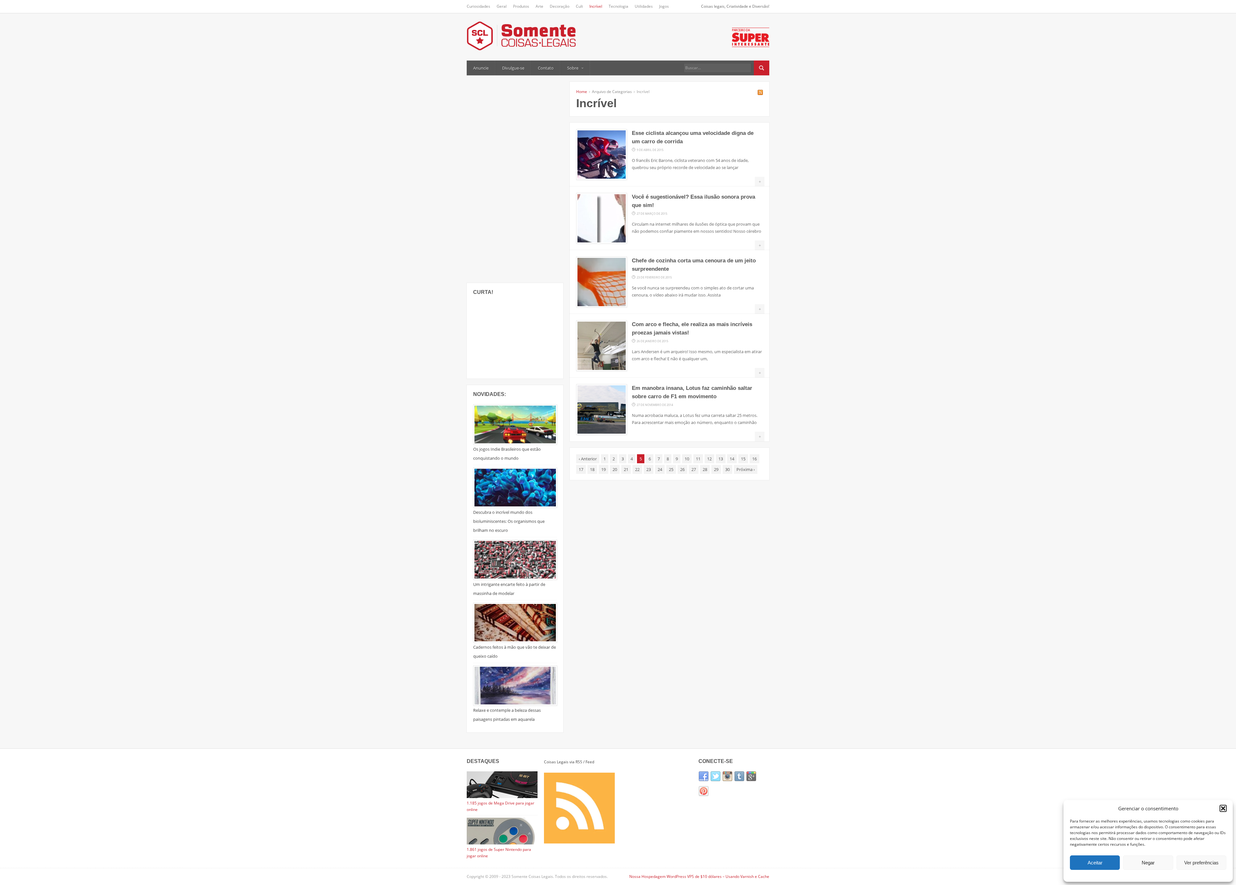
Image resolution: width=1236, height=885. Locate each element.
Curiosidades (478, 6)
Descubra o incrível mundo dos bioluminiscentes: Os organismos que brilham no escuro (509, 521)
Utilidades (644, 6)
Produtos (521, 6)
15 (743, 459)
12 (709, 459)
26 (682, 469)
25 (671, 469)
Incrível (595, 6)
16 (754, 459)
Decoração (559, 6)
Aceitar (1095, 862)
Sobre (572, 68)
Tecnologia (618, 6)
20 (615, 469)
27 (693, 469)
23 (648, 469)
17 (581, 469)
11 (698, 459)
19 (603, 469)
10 (687, 459)
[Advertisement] (515, 178)
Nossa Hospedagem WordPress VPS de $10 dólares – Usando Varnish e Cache (699, 876)
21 (626, 469)
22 (637, 469)
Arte (539, 6)
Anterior (588, 459)
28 (705, 469)
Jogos (664, 6)
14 (732, 459)
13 (720, 459)
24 (660, 469)
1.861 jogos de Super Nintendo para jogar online (499, 853)
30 (727, 469)
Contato (546, 68)
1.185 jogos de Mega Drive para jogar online (500, 806)
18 (592, 469)
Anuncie (481, 68)
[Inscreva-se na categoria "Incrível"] (760, 93)
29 (716, 469)
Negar (1148, 862)
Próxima (745, 469)
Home (581, 91)
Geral (502, 6)
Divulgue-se (513, 68)
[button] (1223, 808)
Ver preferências (1201, 862)
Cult (579, 6)
